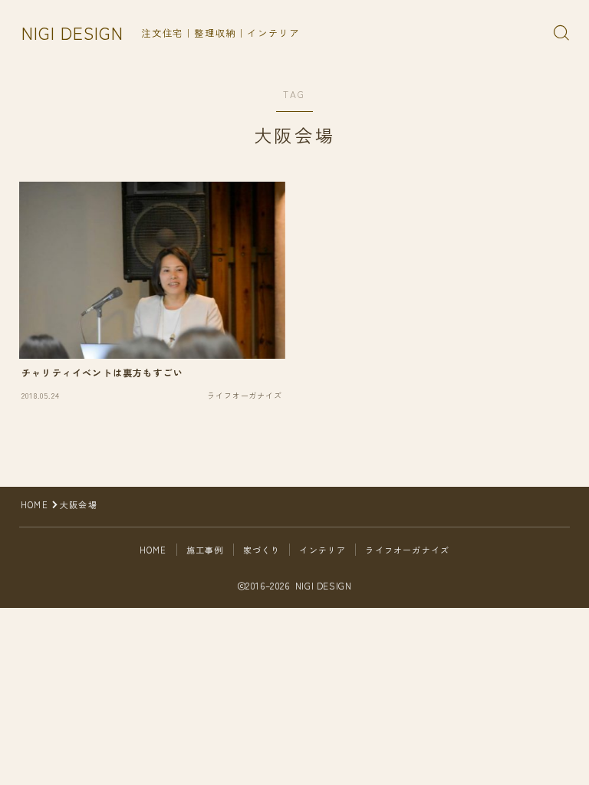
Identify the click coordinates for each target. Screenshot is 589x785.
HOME (34, 504)
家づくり (262, 550)
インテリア (322, 550)
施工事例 (205, 550)
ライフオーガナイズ (407, 550)
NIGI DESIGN (72, 32)
